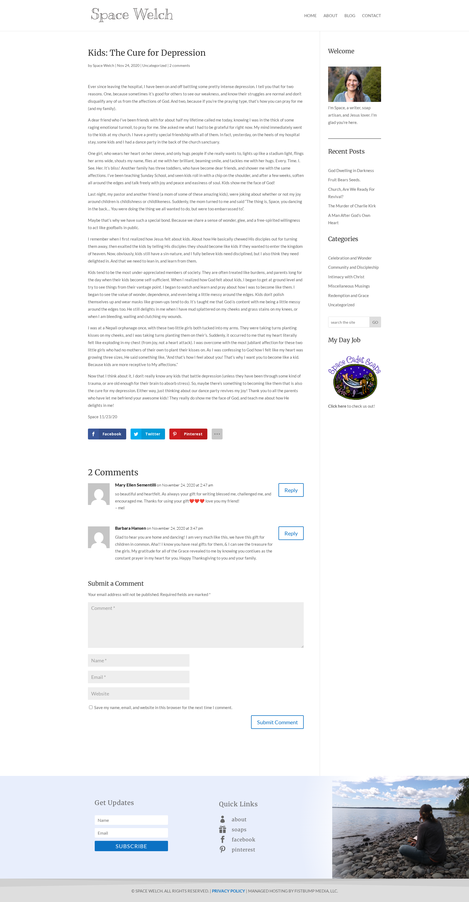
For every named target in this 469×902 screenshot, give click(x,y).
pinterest (243, 850)
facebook (243, 840)
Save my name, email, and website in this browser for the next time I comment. (163, 707)
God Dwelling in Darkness (351, 170)
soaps (239, 829)
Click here (337, 406)
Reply (291, 490)
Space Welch (103, 65)
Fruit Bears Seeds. (344, 179)
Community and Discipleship (353, 267)
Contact (371, 16)
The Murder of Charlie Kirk (352, 205)
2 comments (179, 65)
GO (375, 322)
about (239, 819)
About (331, 16)
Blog (349, 16)
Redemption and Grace (348, 295)
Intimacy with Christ (346, 276)
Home (310, 16)
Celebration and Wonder (350, 257)
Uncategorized (154, 65)
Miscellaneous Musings (349, 285)
